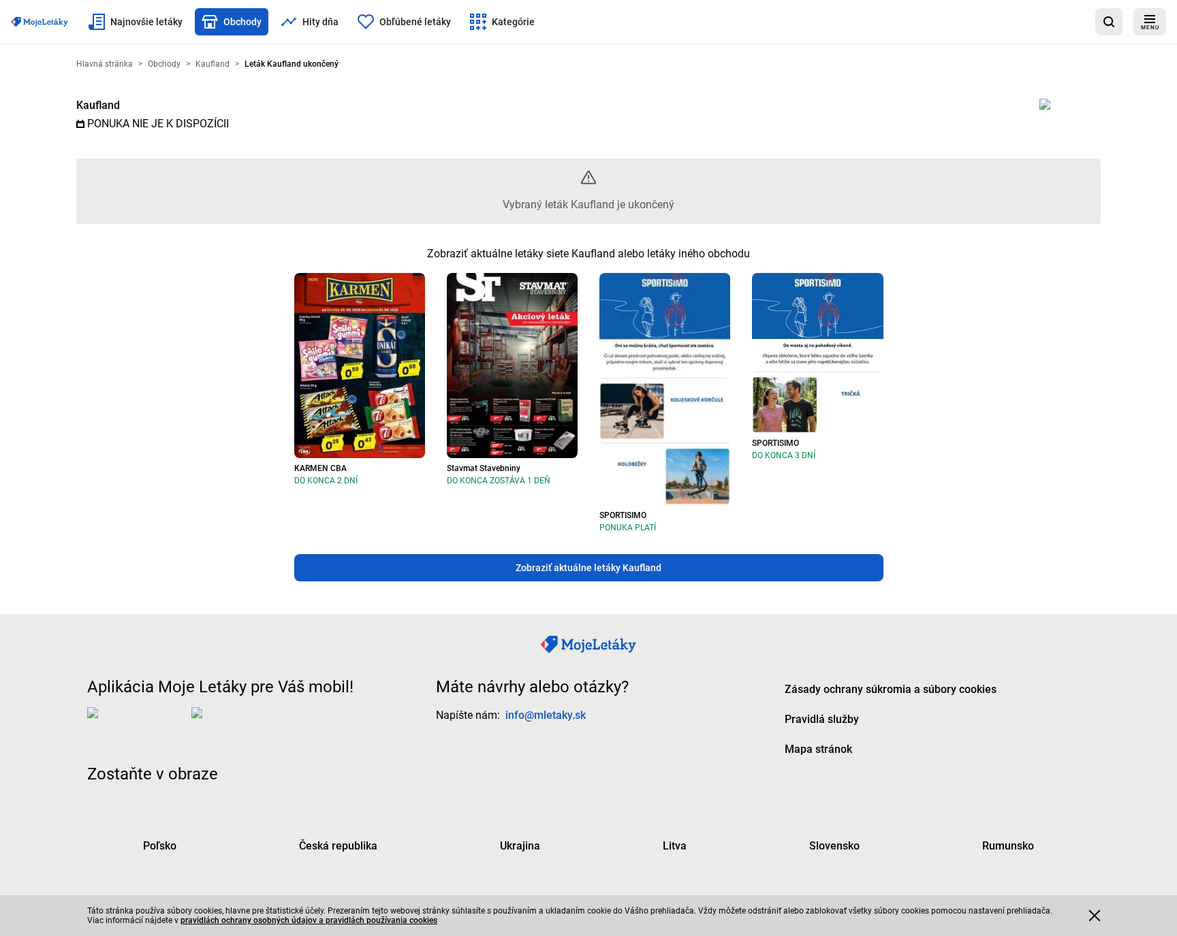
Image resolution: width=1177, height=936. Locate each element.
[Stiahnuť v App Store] (136, 723)
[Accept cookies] (1094, 915)
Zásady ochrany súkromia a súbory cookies (890, 689)
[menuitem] (135, 21)
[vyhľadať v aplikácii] (1109, 21)
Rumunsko (1008, 845)
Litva (675, 845)
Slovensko (834, 845)
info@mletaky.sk (545, 715)
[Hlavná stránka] (39, 21)
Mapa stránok (818, 749)
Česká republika (338, 845)
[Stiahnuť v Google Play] (245, 723)
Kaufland (98, 105)
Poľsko (159, 845)
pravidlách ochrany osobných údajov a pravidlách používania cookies (309, 920)
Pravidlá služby (822, 719)
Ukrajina (520, 845)
